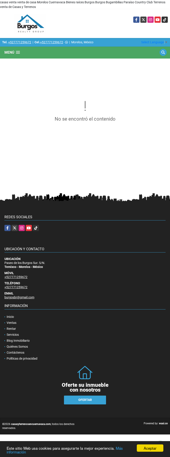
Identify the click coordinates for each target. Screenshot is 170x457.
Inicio (10, 317)
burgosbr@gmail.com (19, 297)
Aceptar (150, 448)
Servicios (13, 334)
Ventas (11, 322)
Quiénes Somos (17, 346)
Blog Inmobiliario (18, 340)
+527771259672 (19, 42)
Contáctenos (15, 352)
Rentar (11, 328)
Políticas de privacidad (22, 358)
